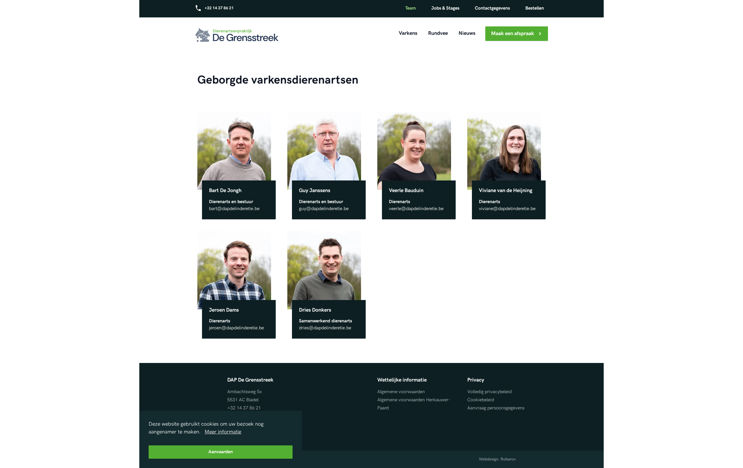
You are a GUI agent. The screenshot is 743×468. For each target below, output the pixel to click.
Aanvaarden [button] (220, 452)
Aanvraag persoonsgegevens (495, 408)
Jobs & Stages (445, 8)
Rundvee (438, 33)
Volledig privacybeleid (489, 392)
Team (410, 8)
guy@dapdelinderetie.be (324, 209)
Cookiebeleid (480, 400)
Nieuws (467, 33)
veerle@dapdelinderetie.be (416, 209)
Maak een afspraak (512, 33)
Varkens (408, 33)
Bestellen (534, 8)
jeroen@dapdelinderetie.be (236, 328)
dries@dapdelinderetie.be (325, 328)
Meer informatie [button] (223, 432)
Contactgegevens (492, 8)
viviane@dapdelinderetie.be (507, 209)
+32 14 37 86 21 (219, 8)
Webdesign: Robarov (497, 459)
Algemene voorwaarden (401, 392)
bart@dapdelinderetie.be (234, 209)
